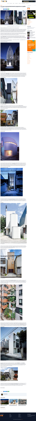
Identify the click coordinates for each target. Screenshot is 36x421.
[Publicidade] (29, 1)
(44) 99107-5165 (29, 416)
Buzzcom (22, 419)
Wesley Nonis (28, 63)
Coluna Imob (10, 3)
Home (8, 3)
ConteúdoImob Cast (23, 3)
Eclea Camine (28, 56)
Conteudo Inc (16, 3)
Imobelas (29, 23)
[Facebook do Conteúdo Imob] (29, 8)
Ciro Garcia (28, 55)
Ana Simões (28, 53)
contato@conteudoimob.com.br (31, 415)
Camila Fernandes (29, 54)
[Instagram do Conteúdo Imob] (27, 8)
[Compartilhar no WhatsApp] (8, 9)
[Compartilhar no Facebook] (3, 9)
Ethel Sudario (28, 57)
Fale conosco (27, 3)
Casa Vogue (3, 387)
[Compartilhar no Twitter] (4, 9)
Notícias (13, 3)
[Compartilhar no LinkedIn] (6, 9)
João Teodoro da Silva (29, 58)
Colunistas (20, 3)
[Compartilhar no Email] (7, 9)
